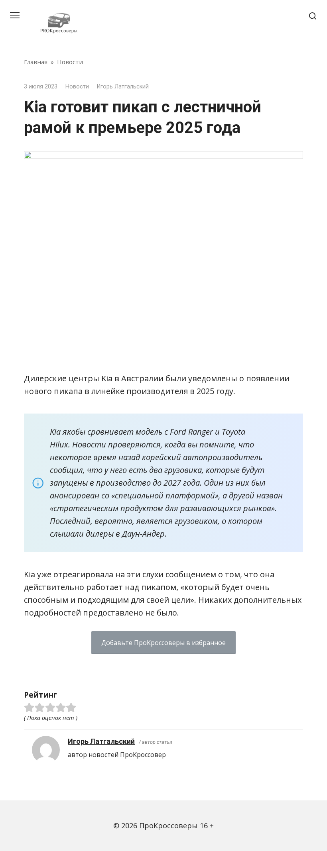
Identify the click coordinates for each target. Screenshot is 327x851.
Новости (77, 86)
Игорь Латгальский (101, 741)
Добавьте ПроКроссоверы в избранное (163, 642)
